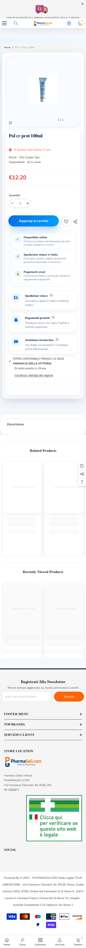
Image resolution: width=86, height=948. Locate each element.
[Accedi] (69, 23)
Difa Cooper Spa (29, 157)
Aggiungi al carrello (34, 221)
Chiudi (82, 3)
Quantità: (14, 195)
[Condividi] (74, 222)
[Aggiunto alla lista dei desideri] (66, 222)
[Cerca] (15, 23)
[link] (22, 522)
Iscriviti (69, 696)
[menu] (4, 23)
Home (7, 47)
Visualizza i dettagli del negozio (33, 375)
